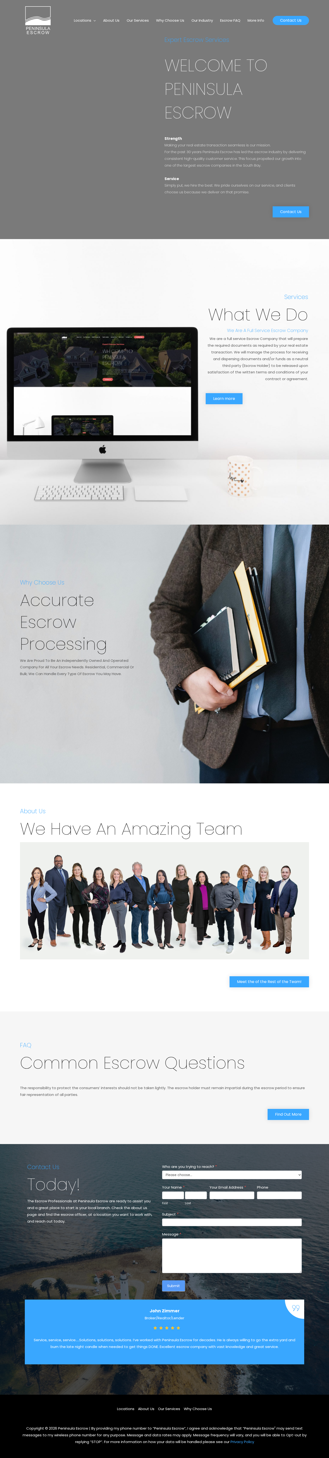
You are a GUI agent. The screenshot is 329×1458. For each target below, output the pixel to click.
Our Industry (202, 20)
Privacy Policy (242, 1441)
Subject (170, 1214)
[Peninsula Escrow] (38, 20)
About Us (111, 20)
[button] (291, 20)
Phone (262, 1187)
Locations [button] (82, 20)
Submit (173, 1285)
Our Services (138, 20)
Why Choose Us (170, 20)
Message (171, 1234)
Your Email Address (228, 1187)
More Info (256, 20)
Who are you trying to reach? (189, 1166)
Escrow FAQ (230, 20)
